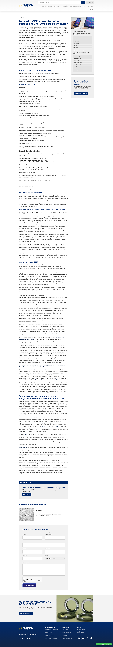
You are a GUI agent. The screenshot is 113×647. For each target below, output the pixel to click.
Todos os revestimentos (51, 638)
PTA (26, 434)
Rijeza (92, 9)
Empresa (47, 548)
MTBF (57, 426)
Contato (79, 634)
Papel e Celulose (66, 632)
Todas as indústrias (67, 638)
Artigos (90, 6)
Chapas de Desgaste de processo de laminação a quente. (51, 379)
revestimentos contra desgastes (37, 369)
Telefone (24, 548)
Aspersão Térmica (33, 418)
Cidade (24, 555)
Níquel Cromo (48, 632)
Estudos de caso (75, 6)
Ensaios (56, 6)
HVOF (43, 426)
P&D (84, 6)
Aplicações (64, 6)
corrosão (27, 339)
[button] (24, 638)
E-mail (24, 542)
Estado (47, 555)
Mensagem (25, 562)
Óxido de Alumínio (50, 637)
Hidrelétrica (65, 631)
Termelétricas (65, 637)
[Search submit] (83, 2)
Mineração (65, 634)
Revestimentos (47, 6)
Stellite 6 (47, 634)
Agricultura (65, 629)
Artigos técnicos (81, 631)
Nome (24, 534)
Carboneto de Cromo (50, 631)
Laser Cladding (23, 447)
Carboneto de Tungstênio (51, 629)
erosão (32, 339)
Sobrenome (48, 534)
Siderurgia (64, 635)
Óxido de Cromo (49, 635)
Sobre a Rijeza (80, 632)
